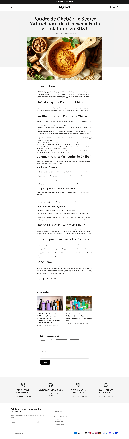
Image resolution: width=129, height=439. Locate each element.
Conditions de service (74, 339)
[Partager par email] (55, 278)
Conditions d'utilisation (59, 424)
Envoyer (45, 362)
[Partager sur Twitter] (47, 278)
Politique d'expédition (59, 419)
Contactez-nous (57, 408)
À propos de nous (58, 411)
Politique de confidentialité (61, 339)
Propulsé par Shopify (26, 433)
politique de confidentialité (60, 414)
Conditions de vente (58, 421)
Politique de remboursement (60, 416)
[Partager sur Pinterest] (51, 278)
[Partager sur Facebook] (43, 278)
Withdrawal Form (58, 426)
